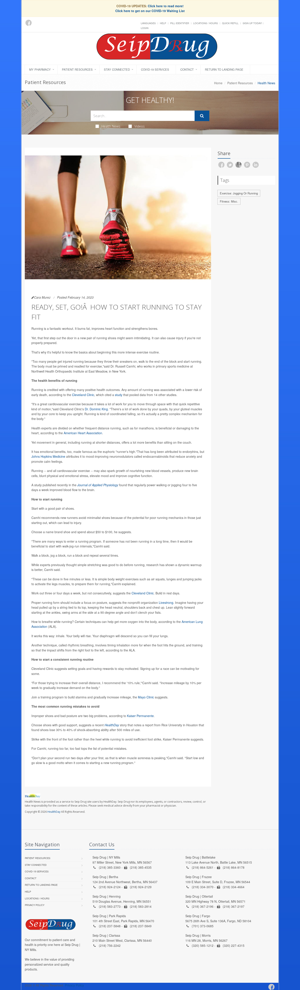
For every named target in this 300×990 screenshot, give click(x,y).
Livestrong (166, 602)
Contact (187, 69)
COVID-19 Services (155, 69)
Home (218, 83)
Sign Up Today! (252, 23)
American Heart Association (83, 433)
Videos (139, 126)
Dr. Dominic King (96, 409)
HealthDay (53, 812)
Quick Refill (230, 23)
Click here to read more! (166, 6)
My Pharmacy (40, 69)
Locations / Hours (205, 23)
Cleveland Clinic (83, 395)
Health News (110, 126)
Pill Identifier (179, 23)
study (118, 395)
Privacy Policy (34, 905)
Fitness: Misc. (229, 201)
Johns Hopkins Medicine (48, 456)
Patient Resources (77, 69)
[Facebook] (28, 23)
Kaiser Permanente (140, 716)
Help (163, 23)
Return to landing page (224, 69)
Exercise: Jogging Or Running (239, 193)
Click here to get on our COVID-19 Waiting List (150, 11)
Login (144, 28)
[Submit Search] (202, 116)
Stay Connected (117, 69)
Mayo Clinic (146, 697)
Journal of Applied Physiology (97, 485)
